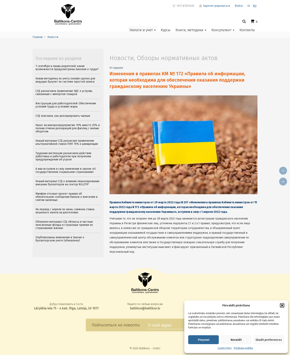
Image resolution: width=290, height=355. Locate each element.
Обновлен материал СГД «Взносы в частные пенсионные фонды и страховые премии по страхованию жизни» (64, 225)
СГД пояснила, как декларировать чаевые (63, 116)
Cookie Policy (225, 348)
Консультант (221, 30)
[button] (282, 305)
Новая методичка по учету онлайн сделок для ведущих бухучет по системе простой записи (65, 80)
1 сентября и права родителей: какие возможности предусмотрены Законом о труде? (67, 67)
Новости (121, 58)
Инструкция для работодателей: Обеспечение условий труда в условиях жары (66, 105)
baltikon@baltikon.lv (145, 308)
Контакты (247, 30)
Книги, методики (190, 30)
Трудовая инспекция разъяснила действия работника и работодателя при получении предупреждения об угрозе (63, 156)
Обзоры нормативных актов (177, 58)
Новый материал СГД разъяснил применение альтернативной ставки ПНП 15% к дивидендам (67, 142)
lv (248, 5)
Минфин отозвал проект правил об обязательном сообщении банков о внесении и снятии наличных (66, 197)
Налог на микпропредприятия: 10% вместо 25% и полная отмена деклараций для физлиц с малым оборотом (68, 128)
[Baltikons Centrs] (68, 14)
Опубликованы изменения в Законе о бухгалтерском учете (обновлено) (60, 239)
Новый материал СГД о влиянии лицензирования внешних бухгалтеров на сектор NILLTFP (67, 183)
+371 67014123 (185, 5)
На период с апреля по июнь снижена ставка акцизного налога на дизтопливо (65, 211)
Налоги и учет (142, 30)
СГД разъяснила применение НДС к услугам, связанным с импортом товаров (64, 92)
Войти (239, 5)
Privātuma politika (243, 348)
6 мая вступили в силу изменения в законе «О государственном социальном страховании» (66, 170)
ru (254, 5)
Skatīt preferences (268, 340)
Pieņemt (203, 340)
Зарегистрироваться (216, 5)
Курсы (165, 30)
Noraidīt (236, 340)
